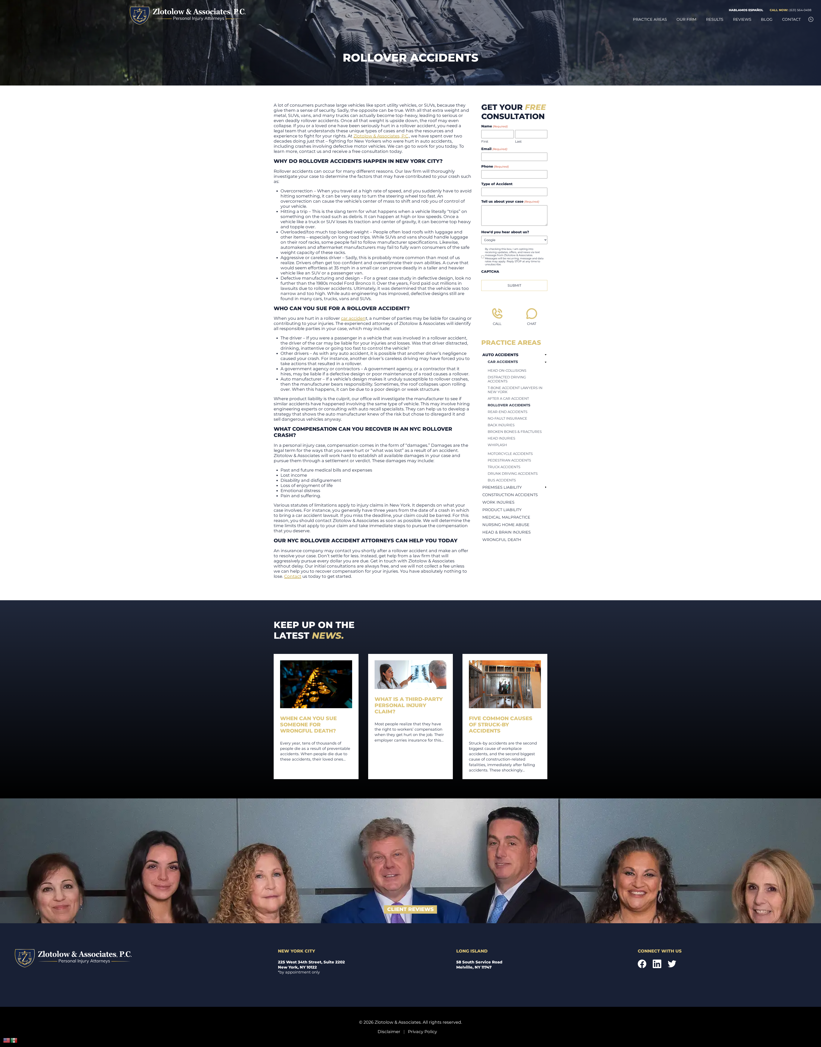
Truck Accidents (504, 467)
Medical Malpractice (506, 517)
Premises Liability (502, 487)
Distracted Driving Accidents (507, 379)
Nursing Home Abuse (505, 524)
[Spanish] (14, 1040)
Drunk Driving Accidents (513, 474)
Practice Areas (650, 19)
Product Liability (501, 509)
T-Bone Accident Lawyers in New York (515, 390)
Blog (766, 19)
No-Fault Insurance (507, 418)
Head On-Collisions (507, 371)
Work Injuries (498, 502)
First (484, 141)
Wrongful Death (501, 539)
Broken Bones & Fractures (515, 432)
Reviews (742, 19)
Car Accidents (503, 362)
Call (497, 324)
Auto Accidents (500, 354)
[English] (6, 1040)
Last (518, 141)
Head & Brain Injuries (506, 532)
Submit (514, 285)
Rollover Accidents (509, 405)
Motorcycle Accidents (510, 454)
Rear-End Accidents (507, 412)
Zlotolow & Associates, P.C (380, 136)
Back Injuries (501, 425)
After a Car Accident (508, 399)
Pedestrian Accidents (509, 460)
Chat (531, 324)
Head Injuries (501, 438)
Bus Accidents (502, 480)
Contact (791, 19)
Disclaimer (389, 1031)
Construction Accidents (510, 494)
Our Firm (686, 19)
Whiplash (497, 445)
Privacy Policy (422, 1031)
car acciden (353, 318)
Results (714, 19)
